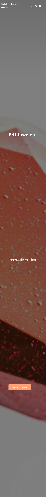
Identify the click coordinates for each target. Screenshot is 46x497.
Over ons (14, 4)
